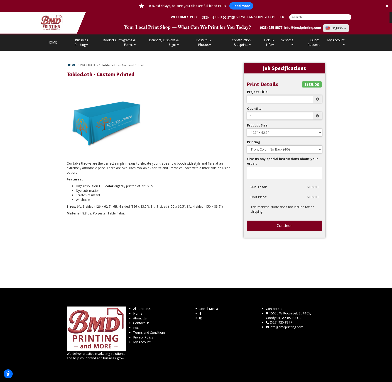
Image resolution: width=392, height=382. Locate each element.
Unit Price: (258, 197)
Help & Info (269, 42)
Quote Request (314, 42)
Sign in (208, 17)
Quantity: (254, 108)
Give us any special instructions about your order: (282, 161)
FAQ (136, 328)
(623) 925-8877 (281, 322)
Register (227, 17)
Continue (284, 225)
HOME (52, 42)
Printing (253, 142)
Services (287, 40)
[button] (336, 28)
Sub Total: (258, 187)
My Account (142, 342)
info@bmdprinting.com (286, 327)
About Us (140, 318)
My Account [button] (336, 40)
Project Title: (257, 92)
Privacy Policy (143, 337)
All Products (142, 309)
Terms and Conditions (149, 332)
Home (137, 313)
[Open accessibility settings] (8, 373)
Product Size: (257, 125)
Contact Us (141, 323)
